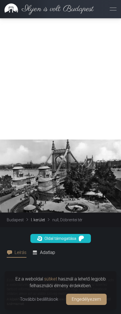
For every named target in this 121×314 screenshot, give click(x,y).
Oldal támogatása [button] (60, 238)
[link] (47, 9)
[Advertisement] (60, 79)
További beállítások (39, 299)
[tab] (18, 252)
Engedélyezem (86, 299)
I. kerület (38, 220)
